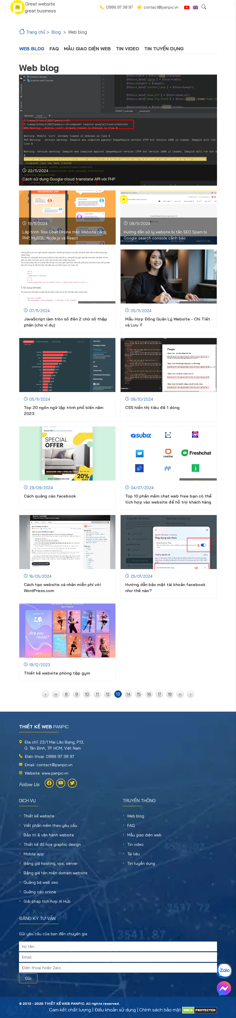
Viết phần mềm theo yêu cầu (50, 825)
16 (149, 694)
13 (118, 694)
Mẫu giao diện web (87, 48)
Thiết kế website (39, 816)
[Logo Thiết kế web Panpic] (17, 7)
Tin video (127, 48)
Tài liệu (133, 853)
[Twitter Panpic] (72, 783)
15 (139, 694)
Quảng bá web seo (41, 882)
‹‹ (55, 694)
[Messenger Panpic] (224, 988)
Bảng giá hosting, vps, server (51, 863)
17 (159, 694)
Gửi (28, 978)
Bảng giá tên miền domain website (55, 872)
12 (108, 694)
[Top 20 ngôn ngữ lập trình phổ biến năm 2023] (67, 365)
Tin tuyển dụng (164, 48)
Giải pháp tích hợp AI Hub (47, 901)
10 (87, 694)
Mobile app (34, 853)
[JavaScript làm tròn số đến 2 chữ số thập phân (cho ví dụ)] (67, 276)
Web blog (31, 48)
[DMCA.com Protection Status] (199, 1010)
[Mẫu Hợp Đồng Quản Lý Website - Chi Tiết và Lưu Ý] (169, 276)
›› (180, 694)
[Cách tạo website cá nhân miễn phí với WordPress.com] (67, 542)
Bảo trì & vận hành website (49, 835)
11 (97, 694)
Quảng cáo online (40, 891)
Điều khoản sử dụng (115, 1010)
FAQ (54, 48)
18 (170, 694)
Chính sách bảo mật (160, 1010)
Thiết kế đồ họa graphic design (52, 844)
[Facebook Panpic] (49, 783)
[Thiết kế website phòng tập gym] (67, 631)
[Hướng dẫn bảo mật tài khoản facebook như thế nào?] (169, 542)
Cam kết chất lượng (70, 1010)
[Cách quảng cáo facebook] (67, 454)
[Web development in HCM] (195, 7)
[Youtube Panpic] (60, 783)
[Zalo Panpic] (224, 971)
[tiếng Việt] (186, 7)
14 (128, 694)
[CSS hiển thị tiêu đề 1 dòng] (169, 365)
